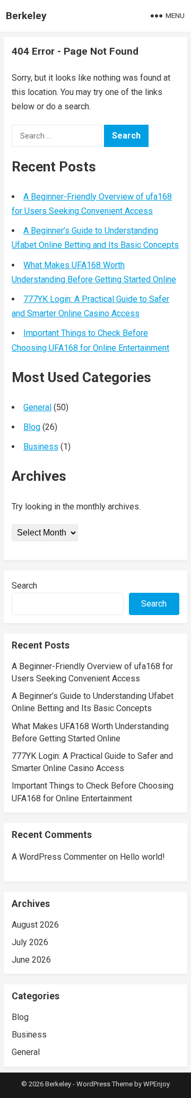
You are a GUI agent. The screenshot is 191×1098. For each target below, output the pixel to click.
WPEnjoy (156, 1084)
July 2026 (30, 942)
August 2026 (35, 925)
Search (24, 586)
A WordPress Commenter (59, 857)
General (37, 407)
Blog (31, 427)
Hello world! (142, 857)
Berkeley (26, 16)
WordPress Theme (104, 1084)
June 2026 (31, 960)
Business (40, 447)
